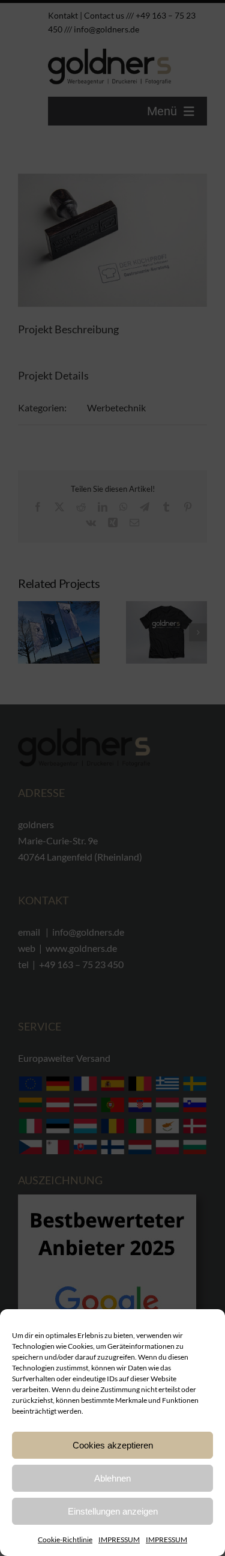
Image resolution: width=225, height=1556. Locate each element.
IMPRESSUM (119, 1539)
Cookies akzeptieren (113, 1445)
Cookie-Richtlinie (65, 1539)
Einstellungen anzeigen (113, 1511)
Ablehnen (112, 1478)
